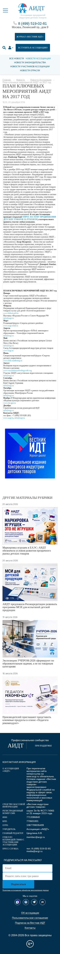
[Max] (17, 902)
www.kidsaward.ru (10, 313)
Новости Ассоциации (38, 58)
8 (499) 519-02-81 (32, 23)
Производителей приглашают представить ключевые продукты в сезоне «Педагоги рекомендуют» (26, 720)
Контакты (30, 927)
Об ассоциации (30, 912)
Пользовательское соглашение (30, 917)
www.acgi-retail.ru (10, 325)
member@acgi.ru (35, 837)
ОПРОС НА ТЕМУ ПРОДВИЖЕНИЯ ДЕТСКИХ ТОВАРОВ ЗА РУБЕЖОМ (29, 218)
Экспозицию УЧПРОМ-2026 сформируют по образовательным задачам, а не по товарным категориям (28, 663)
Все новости (16, 58)
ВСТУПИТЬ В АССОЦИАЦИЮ (33, 47)
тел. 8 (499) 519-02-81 (38, 848)
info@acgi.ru (8, 318)
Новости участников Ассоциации (30, 66)
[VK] (26, 902)
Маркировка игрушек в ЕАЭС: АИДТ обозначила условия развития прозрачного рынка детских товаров (26, 550)
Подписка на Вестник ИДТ (30, 922)
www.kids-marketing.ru (12, 360)
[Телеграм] (34, 902)
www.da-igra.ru (9, 403)
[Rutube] (43, 902)
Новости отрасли (30, 70)
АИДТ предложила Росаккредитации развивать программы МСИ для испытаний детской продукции (29, 607)
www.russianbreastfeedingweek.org (17, 370)
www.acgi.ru (8, 350)
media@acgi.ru (34, 851)
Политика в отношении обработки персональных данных (25, 890)
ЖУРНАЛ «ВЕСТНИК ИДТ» (30, 36)
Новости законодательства (30, 62)
